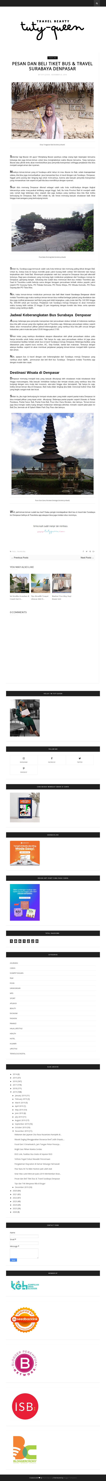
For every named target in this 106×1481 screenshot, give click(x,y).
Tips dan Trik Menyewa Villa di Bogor (29, 1183)
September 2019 (22, 1124)
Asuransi (14, 963)
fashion (13, 1018)
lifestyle (13, 1048)
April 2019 (19, 1106)
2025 (15, 1208)
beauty (13, 1008)
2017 (15, 1085)
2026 (15, 1212)
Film (11, 978)
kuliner (13, 1043)
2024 (15, 1205)
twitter (79, 762)
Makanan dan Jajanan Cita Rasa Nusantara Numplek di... (37, 1134)
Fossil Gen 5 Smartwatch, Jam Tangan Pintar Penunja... (37, 1144)
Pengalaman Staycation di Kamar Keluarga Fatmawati (37, 1164)
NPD (11, 993)
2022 (15, 1198)
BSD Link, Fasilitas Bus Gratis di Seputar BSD (33, 1154)
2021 (15, 1194)
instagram (23, 762)
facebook (51, 762)
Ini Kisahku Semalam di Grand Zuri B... (19, 597)
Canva (12, 968)
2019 (15, 1092)
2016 (15, 1081)
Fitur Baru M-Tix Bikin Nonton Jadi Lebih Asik (33, 1169)
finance (13, 1023)
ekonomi (13, 1013)
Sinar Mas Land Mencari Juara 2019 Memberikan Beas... (37, 1174)
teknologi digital (17, 1053)
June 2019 (19, 1113)
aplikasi (13, 1003)
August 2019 (20, 1120)
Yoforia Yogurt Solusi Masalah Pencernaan (32, 1159)
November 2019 (22, 1131)
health (13, 1033)
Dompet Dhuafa (16, 973)
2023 (15, 1201)
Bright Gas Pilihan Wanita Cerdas (28, 1149)
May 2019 (19, 1109)
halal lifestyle (16, 1028)
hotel (12, 1038)
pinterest (23, 772)
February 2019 (21, 1099)
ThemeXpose (47, 1478)
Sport (12, 998)
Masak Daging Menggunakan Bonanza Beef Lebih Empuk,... (39, 1139)
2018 (15, 1088)
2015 (15, 1077)
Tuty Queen (45, 75)
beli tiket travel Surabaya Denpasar (73, 295)
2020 (15, 1190)
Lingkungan (15, 988)
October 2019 (20, 1127)
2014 (15, 1074)
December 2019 (21, 1187)
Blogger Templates (70, 1478)
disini (92, 295)
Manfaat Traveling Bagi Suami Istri (61, 597)
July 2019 (18, 1117)
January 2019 (20, 1095)
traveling (52, 58)
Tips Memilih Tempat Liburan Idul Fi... (39, 597)
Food (12, 983)
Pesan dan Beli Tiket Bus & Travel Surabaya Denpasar (37, 1178)
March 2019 (20, 1102)
